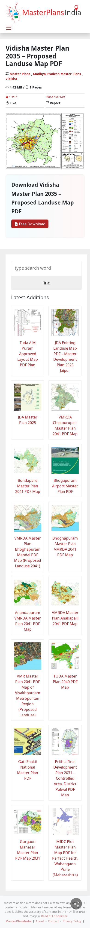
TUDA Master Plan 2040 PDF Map (65, 682)
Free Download (31, 223)
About (40, 921)
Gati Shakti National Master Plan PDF (27, 770)
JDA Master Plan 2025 (27, 420)
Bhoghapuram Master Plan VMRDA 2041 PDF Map (65, 546)
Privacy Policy (72, 921)
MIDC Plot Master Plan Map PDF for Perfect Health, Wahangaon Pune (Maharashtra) (65, 858)
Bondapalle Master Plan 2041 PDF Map (27, 486)
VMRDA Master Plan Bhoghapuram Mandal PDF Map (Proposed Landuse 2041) (27, 552)
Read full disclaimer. (54, 916)
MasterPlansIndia (19, 921)
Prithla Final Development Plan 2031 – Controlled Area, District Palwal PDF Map (65, 778)
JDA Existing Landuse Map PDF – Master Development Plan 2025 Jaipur (65, 356)
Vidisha (11, 78)
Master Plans (20, 74)
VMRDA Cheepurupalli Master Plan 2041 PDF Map (65, 425)
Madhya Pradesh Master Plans (57, 74)
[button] (9, 27)
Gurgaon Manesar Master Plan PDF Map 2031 (27, 850)
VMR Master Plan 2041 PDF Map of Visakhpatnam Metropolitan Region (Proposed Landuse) (27, 695)
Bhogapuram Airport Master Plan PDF (65, 486)
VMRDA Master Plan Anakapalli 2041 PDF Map (65, 618)
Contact (53, 921)
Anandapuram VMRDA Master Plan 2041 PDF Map (27, 621)
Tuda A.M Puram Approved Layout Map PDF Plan (27, 353)
